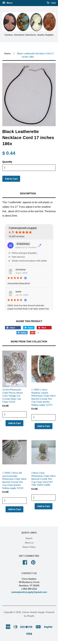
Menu (9, 3)
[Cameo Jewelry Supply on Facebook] (25, 562)
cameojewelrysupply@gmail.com (29, 592)
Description (28, 193)
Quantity (7, 161)
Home (7, 53)
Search (29, 538)
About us (29, 543)
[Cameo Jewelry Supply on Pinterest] (33, 562)
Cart (53, 3)
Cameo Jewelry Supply (33, 612)
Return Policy (29, 547)
